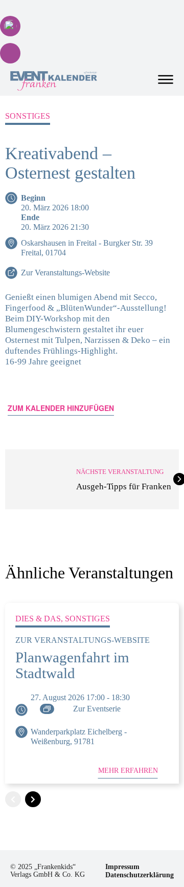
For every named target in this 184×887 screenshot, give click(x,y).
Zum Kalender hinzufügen (61, 408)
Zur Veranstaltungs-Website (65, 272)
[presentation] (13, 799)
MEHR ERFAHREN (128, 770)
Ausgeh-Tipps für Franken (123, 486)
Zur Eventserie (97, 708)
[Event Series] (47, 709)
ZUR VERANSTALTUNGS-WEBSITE (82, 640)
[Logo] (53, 81)
